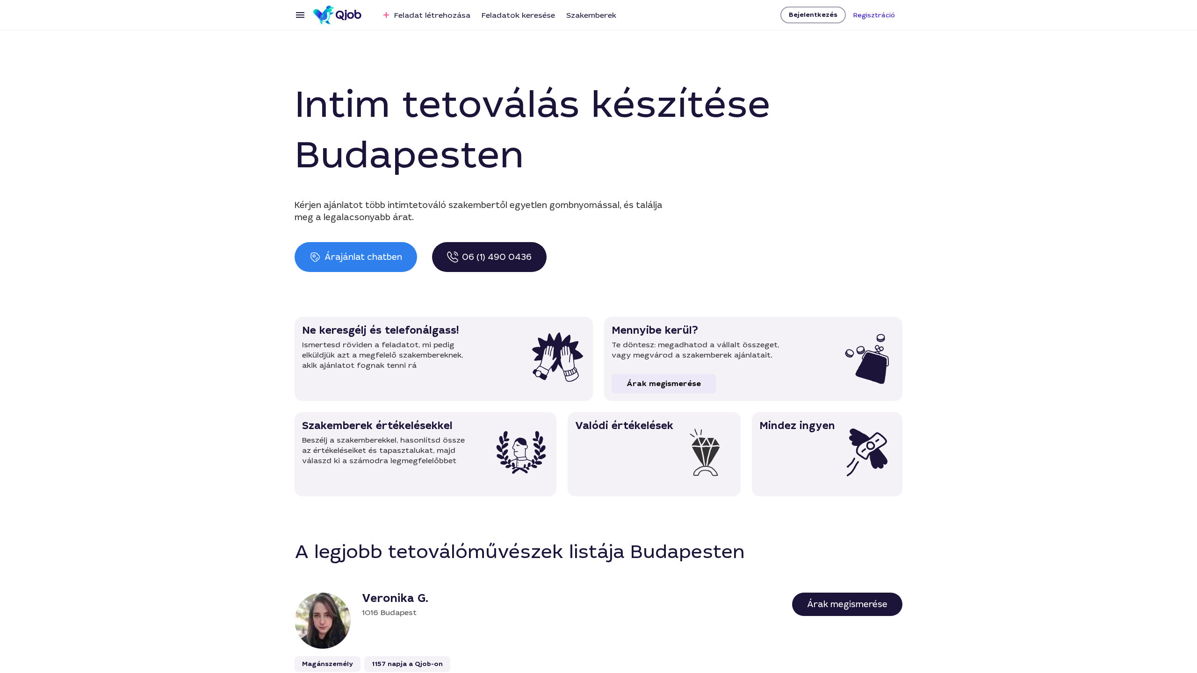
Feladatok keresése (518, 15)
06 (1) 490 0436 (497, 257)
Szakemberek (591, 15)
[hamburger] (300, 15)
